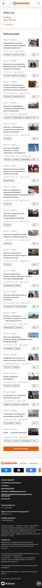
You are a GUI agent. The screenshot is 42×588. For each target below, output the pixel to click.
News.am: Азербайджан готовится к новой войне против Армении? (14, 108)
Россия (6, 75)
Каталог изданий (7, 480)
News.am (6, 40)
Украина (22, 75)
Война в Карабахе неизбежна (10, 378)
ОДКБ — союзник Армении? (15, 433)
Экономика (33, 463)
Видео (18, 285)
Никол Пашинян (21, 306)
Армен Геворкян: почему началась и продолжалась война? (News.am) (14, 171)
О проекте (5, 486)
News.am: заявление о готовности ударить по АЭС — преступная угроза (15, 318)
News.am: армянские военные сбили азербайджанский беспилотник (17, 339)
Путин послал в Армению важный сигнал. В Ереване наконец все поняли (14, 66)
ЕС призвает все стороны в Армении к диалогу (14, 396)
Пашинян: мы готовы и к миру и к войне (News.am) (14, 359)
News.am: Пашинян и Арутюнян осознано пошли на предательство (15, 255)
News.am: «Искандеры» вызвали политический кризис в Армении (13, 129)
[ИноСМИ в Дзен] (19, 470)
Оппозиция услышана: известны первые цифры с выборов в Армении (14, 45)
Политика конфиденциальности (13, 491)
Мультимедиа (8, 285)
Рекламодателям (7, 489)
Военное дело (8, 180)
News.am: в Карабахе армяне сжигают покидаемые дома (15, 235)
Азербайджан (17, 117)
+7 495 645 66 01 (7, 520)
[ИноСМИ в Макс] (6, 470)
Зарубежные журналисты (11, 483)
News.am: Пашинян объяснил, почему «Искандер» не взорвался (14, 150)
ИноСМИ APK (5, 499)
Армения (7, 17)
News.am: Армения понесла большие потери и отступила (14, 297)
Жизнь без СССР (18, 96)
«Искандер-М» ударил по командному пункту (14, 415)
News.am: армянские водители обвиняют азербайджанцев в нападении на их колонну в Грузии (18, 193)
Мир (23, 54)
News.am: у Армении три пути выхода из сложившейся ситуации (13, 215)
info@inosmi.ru (6, 514)
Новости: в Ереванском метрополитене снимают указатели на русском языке (15, 87)
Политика (7, 54)
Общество (7, 404)
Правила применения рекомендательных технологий (16, 495)
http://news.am (9, 20)
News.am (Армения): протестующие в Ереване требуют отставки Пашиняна (17, 276)
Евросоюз (25, 404)
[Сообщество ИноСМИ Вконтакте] (31, 470)
